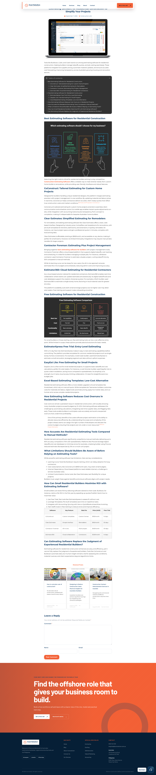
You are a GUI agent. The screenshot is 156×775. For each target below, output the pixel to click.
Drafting (87, 747)
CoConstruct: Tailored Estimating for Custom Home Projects (69, 84)
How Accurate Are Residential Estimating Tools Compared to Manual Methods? (73, 104)
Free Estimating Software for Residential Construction (65, 93)
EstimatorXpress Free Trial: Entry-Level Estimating (66, 95)
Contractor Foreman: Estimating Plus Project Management (69, 88)
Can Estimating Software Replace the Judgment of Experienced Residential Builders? (75, 111)
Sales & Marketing (90, 754)
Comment (48, 623)
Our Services (67, 757)
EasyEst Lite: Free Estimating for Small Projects (65, 97)
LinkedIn (33, 757)
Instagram (25, 757)
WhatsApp (41, 757)
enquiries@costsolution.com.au (117, 746)
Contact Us (67, 754)
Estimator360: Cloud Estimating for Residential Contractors (69, 90)
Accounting (88, 757)
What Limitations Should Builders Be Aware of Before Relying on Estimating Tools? (74, 106)
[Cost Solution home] (32, 5)
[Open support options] (151, 769)
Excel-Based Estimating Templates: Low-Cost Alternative (68, 100)
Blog (78, 5)
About (85, 5)
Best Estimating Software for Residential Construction (65, 81)
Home (64, 5)
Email (81, 647)
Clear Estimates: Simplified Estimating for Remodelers (67, 86)
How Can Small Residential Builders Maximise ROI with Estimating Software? (72, 109)
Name (46, 647)
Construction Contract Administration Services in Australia (101, 586)
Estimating (88, 744)
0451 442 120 (112, 744)
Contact (92, 5)
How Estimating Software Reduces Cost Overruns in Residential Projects (71, 102)
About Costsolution (69, 750)
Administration (89, 750)
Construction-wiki (86, 16)
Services (71, 5)
